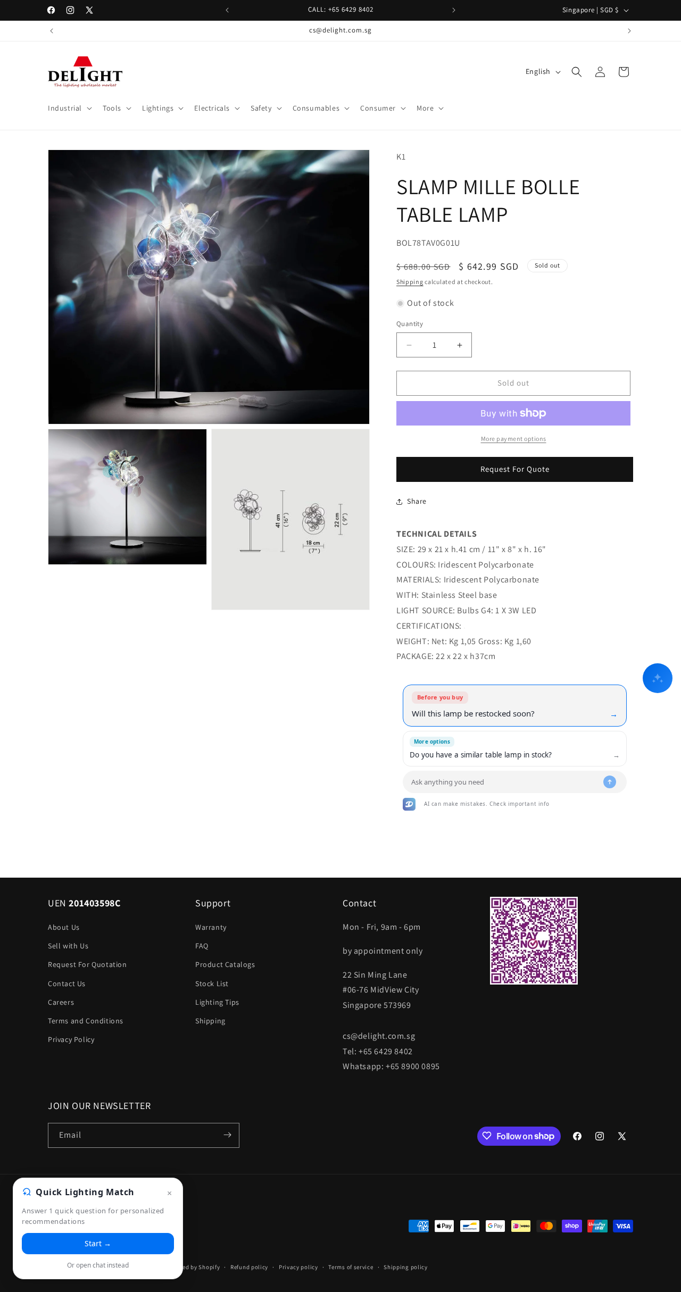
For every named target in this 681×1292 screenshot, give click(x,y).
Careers (61, 1002)
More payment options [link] (513, 439)
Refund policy (249, 1267)
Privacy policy (298, 1267)
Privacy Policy (71, 1040)
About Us (64, 927)
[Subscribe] (227, 1134)
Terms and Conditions (85, 1021)
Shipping (409, 282)
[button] (68, 108)
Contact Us (67, 983)
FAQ (202, 946)
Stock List (212, 983)
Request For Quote (515, 469)
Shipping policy (406, 1267)
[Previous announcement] (227, 10)
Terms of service (350, 1267)
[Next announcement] (454, 10)
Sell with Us (68, 946)
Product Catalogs (225, 965)
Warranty (211, 927)
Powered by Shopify (192, 1267)
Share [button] (417, 501)
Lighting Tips (217, 1002)
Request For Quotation (87, 965)
